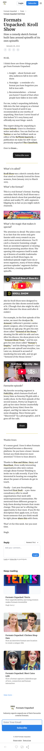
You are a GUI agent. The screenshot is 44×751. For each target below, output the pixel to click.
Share (22, 425)
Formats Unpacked (10, 11)
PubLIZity (8, 393)
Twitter (7, 134)
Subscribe (32, 3)
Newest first (31, 542)
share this (22, 518)
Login (20, 3)
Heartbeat (8, 465)
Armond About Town (14, 340)
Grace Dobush (10, 128)
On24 (31, 462)
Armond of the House (26, 331)
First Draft (18, 490)
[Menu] (40, 3)
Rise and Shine (21, 462)
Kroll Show (9, 173)
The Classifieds (30, 142)
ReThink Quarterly (24, 137)
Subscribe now (22, 155)
